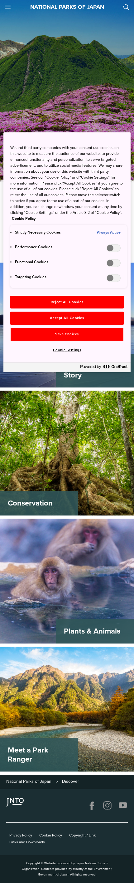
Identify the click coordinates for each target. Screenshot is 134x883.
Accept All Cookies (67, 318)
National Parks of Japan (28, 781)
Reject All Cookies (67, 302)
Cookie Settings (67, 350)
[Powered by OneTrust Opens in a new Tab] (103, 368)
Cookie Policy (50, 835)
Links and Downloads (27, 842)
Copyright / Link (82, 835)
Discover (70, 781)
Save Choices (67, 334)
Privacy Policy (20, 835)
